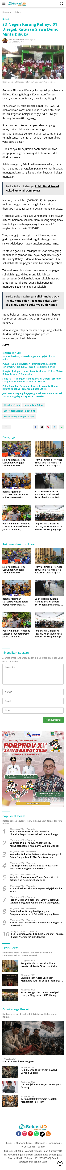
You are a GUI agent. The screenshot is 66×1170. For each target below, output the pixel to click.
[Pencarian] (62, 3)
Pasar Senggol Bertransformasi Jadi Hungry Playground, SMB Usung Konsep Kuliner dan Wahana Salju (40, 994)
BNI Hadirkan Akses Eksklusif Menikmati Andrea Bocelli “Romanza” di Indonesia (37, 935)
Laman (41, 1146)
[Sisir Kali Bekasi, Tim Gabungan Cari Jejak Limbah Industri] (16, 449)
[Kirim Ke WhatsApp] (61, 427)
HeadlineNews (12, 404)
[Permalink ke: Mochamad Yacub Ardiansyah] (5, 40)
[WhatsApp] (36, 1134)
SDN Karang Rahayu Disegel (19, 416)
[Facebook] (18, 1134)
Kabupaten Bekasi (34, 404)
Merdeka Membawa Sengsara (18, 1061)
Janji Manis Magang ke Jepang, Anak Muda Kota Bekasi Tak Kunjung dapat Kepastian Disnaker (32, 395)
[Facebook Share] (35, 427)
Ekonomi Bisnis (24, 1142)
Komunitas (54, 1142)
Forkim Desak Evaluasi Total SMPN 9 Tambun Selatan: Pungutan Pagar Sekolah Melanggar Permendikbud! (34, 901)
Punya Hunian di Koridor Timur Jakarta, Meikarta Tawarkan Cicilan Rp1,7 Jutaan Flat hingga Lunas (29, 365)
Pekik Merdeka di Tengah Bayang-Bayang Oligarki (39, 1071)
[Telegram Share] (54, 427)
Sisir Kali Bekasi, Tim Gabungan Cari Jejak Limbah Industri (29, 358)
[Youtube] (30, 1134)
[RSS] (48, 1134)
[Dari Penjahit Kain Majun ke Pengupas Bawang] (10, 1087)
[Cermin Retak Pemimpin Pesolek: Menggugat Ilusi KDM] (10, 1101)
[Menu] (4, 3)
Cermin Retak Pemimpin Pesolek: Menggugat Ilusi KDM (39, 1100)
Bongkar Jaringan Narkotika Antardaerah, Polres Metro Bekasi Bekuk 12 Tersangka (32, 373)
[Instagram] (24, 1134)
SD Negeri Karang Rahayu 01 (19, 410)
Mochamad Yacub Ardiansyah (22, 39)
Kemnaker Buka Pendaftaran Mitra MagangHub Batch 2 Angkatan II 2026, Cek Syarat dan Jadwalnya (36, 856)
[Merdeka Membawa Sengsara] (33, 1038)
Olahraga (40, 1142)
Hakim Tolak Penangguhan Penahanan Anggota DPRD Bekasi (36, 924)
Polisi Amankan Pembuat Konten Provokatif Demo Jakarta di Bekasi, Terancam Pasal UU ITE (30, 387)
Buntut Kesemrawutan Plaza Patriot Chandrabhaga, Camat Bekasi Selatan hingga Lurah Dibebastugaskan (34, 833)
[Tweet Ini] (42, 427)
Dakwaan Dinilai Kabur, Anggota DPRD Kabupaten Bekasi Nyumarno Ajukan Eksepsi (34, 844)
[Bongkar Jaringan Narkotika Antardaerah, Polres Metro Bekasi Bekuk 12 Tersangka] (16, 481)
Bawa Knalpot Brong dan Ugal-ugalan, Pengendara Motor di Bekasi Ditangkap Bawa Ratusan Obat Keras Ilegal (34, 913)
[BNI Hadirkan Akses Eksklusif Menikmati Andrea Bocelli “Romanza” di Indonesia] (10, 980)
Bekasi (5, 19)
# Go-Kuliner (28, 1146)
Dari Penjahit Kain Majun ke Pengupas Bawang (42, 1086)
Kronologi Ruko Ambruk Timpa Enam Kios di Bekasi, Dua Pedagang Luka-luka (34, 878)
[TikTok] (42, 1134)
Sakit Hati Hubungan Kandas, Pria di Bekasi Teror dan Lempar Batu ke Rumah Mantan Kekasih (31, 380)
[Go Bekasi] (17, 3)
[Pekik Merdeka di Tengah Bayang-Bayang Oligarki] (10, 1072)
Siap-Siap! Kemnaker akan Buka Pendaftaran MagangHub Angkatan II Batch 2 (34, 867)
